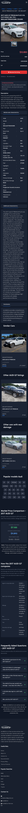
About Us (3, 753)
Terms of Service (5, 764)
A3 (4, 482)
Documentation (5, 758)
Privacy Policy (4, 761)
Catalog (9, 9)
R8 (9, 489)
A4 (8, 482)
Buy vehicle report (11, 76)
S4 (20, 486)
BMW (2, 773)
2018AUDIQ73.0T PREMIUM (10, 409)
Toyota (3, 787)
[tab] (11, 112)
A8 (23, 482)
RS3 (9, 493)
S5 (14, 493)
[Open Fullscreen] (26, 40)
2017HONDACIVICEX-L (9, 461)
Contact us (3, 76)
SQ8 (23, 497)
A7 (5, 493)
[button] (14, 32)
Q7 (20, 9)
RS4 (11, 486)
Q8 (19, 497)
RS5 (22, 489)
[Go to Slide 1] (14, 44)
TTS (9, 497)
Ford (2, 781)
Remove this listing (14, 72)
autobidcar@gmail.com (7, 798)
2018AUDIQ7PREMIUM (8, 359)
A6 (19, 482)
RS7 (22, 493)
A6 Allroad (5, 486)
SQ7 (14, 497)
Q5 (17, 489)
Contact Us (4, 756)
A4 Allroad (14, 482)
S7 (18, 493)
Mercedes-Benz (5, 776)
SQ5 (5, 497)
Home (3, 9)
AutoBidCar (5, 800)
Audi (2, 778)
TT (24, 486)
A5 (13, 489)
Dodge (2, 784)
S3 (15, 486)
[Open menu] (26, 2)
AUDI (15, 9)
